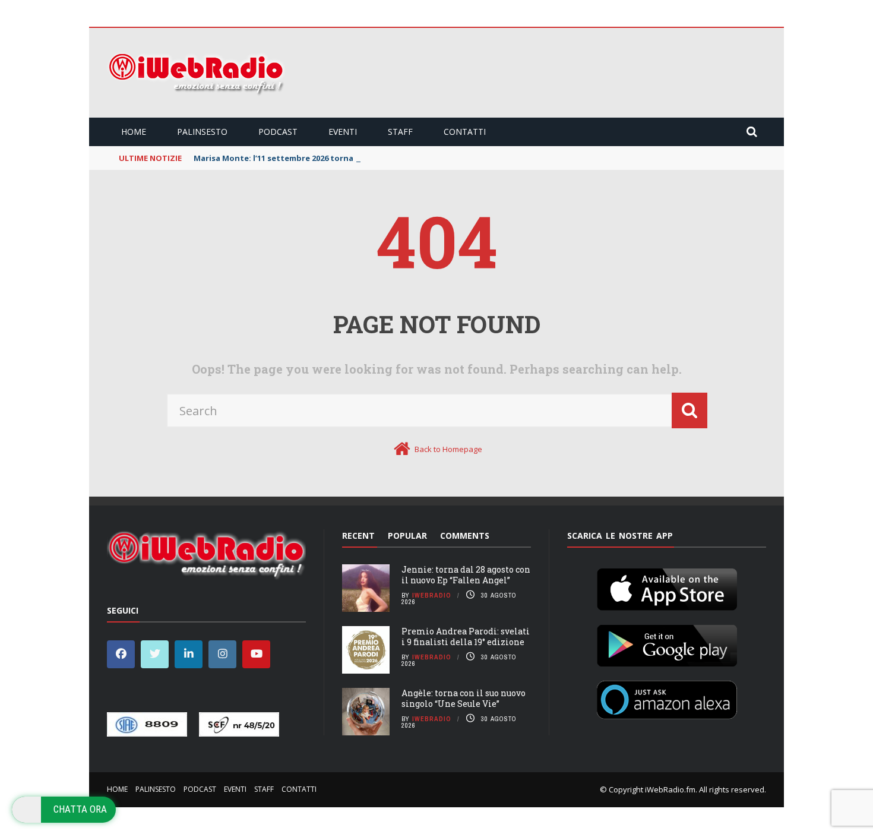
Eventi (342, 131)
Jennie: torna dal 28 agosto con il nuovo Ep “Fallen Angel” (465, 575)
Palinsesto (202, 131)
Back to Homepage (448, 449)
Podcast (278, 131)
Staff (400, 131)
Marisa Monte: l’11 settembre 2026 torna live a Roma (296, 158)
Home (133, 131)
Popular (407, 535)
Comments (464, 535)
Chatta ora (80, 809)
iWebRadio (431, 595)
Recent (358, 535)
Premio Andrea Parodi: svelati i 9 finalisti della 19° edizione (465, 636)
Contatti (465, 131)
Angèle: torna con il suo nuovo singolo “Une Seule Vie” (463, 698)
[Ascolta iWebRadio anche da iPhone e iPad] (667, 587)
